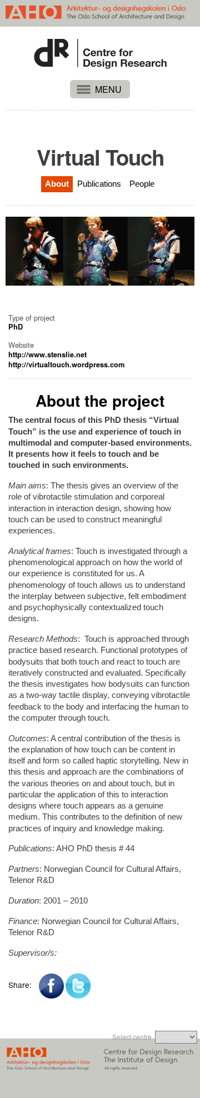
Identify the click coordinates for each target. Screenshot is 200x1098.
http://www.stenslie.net (47, 355)
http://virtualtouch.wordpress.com (66, 365)
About (57, 183)
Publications (99, 183)
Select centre (132, 1036)
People (141, 183)
